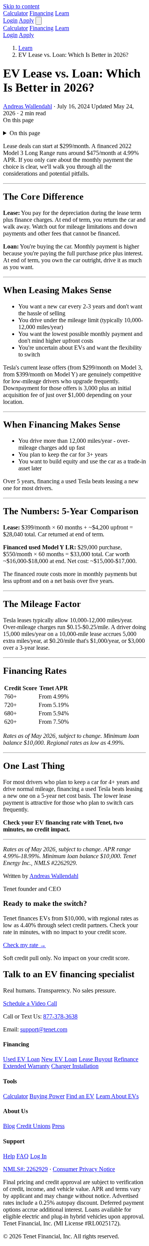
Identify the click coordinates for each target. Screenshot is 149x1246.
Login (10, 20)
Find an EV (80, 1096)
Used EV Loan (21, 1059)
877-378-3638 (60, 1016)
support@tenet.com (43, 1029)
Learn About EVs (117, 1096)
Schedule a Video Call (30, 1003)
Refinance (126, 1059)
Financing (41, 13)
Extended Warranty (26, 1066)
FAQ (22, 1156)
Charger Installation (75, 1066)
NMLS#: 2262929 (25, 1169)
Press (58, 1126)
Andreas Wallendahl (27, 106)
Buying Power (47, 1096)
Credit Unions (33, 1126)
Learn (62, 13)
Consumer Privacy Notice (84, 1169)
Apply (26, 20)
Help (9, 1156)
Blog (9, 1126)
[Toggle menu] (39, 21)
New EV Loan (59, 1059)
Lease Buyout (95, 1059)
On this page (25, 133)
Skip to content (21, 6)
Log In (38, 1156)
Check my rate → (24, 945)
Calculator (15, 13)
